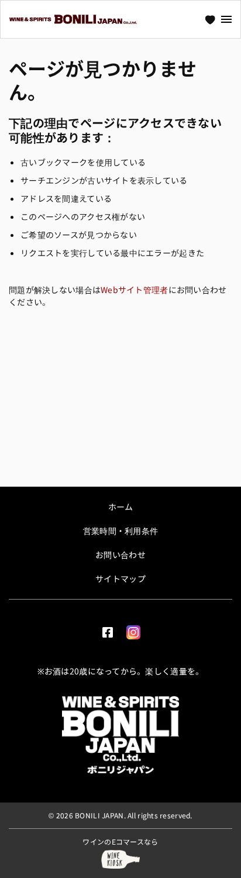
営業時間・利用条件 (121, 530)
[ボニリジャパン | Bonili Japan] (120, 734)
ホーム (120, 506)
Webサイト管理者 (134, 289)
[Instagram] (133, 629)
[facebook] (108, 629)
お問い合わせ (120, 554)
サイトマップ (120, 578)
